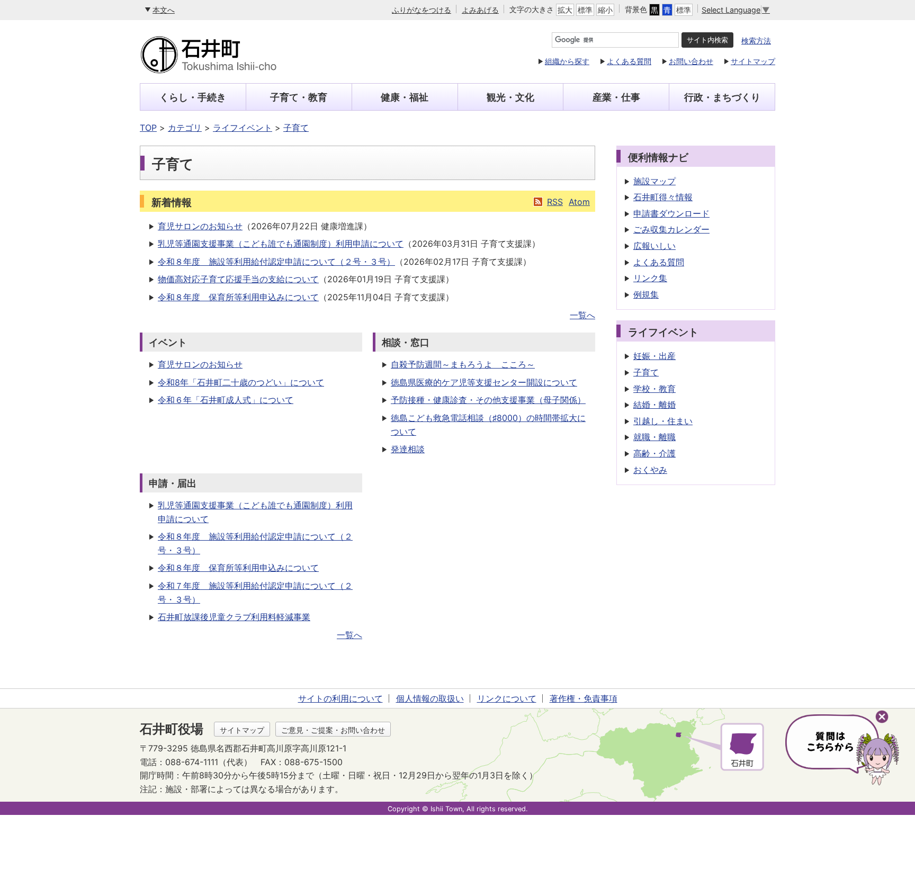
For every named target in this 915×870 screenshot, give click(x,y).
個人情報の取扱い (430, 698)
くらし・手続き (192, 97)
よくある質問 (629, 61)
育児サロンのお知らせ (200, 226)
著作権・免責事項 (583, 698)
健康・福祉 (404, 97)
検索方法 (756, 40)
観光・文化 (510, 97)
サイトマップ (753, 61)
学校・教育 (654, 388)
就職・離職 (654, 437)
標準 (585, 9)
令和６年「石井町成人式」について (225, 399)
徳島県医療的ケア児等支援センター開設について (484, 382)
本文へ (163, 9)
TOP (148, 127)
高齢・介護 (654, 453)
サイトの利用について (340, 698)
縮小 (605, 9)
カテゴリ (185, 127)
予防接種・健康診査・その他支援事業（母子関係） (488, 399)
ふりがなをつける (421, 9)
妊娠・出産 (654, 356)
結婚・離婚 (654, 404)
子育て (296, 127)
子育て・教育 (298, 97)
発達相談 (408, 449)
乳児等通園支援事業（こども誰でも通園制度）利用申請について (280, 243)
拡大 (565, 9)
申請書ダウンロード (671, 213)
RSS (555, 201)
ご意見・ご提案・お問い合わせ (333, 729)
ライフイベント (242, 127)
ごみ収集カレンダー (671, 229)
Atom (579, 201)
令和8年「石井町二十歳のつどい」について (241, 382)
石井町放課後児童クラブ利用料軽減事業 (234, 617)
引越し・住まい (663, 421)
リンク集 (650, 278)
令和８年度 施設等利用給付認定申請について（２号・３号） (276, 261)
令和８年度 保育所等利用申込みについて (238, 297)
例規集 (646, 294)
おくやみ (650, 469)
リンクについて (506, 698)
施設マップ (654, 181)
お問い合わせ (691, 61)
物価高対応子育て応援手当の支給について (238, 279)
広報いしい (654, 245)
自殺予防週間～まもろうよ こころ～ (463, 364)
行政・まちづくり (722, 97)
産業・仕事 (616, 97)
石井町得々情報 (663, 197)
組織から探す (567, 61)
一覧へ (582, 315)
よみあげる (480, 9)
